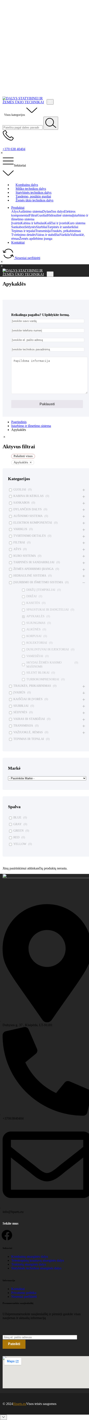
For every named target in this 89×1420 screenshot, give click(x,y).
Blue (17, 817)
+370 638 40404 (14, 149)
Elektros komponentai (32, 522)
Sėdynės (20, 712)
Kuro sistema (24, 555)
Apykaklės (35, 616)
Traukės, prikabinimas (32, 685)
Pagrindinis (19, 422)
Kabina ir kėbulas (28, 496)
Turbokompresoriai (42, 679)
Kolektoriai (36, 642)
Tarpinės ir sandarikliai (33, 562)
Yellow (19, 844)
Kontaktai (18, 242)
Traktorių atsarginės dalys (28, 1264)
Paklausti (47, 404)
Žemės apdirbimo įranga (33, 569)
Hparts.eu (19, 1404)
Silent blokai (37, 672)
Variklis (20, 529)
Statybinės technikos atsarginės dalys (36, 1268)
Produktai (17, 207)
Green (18, 830)
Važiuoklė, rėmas (28, 732)
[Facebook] (7, 1235)
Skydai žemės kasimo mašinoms (44, 664)
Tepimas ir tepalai (28, 739)
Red (16, 837)
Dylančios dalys (27, 509)
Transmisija (23, 725)
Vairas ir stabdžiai (29, 719)
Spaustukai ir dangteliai (47, 609)
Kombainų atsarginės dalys (29, 1256)
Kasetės (33, 603)
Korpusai (33, 636)
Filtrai (19, 542)
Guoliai (19, 489)
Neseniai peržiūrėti (24, 1296)
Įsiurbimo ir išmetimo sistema (31, 426)
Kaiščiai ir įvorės (28, 699)
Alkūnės (33, 629)
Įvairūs (19, 692)
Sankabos (21, 502)
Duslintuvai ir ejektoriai (47, 649)
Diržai (31, 596)
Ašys (17, 549)
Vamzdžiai (34, 656)
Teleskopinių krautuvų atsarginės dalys (37, 1260)
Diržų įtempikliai (40, 589)
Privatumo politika (23, 1293)
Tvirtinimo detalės (29, 535)
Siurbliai (21, 705)
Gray (17, 824)
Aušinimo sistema (28, 516)
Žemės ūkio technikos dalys (34, 200)
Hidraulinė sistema (29, 575)
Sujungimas (35, 623)
